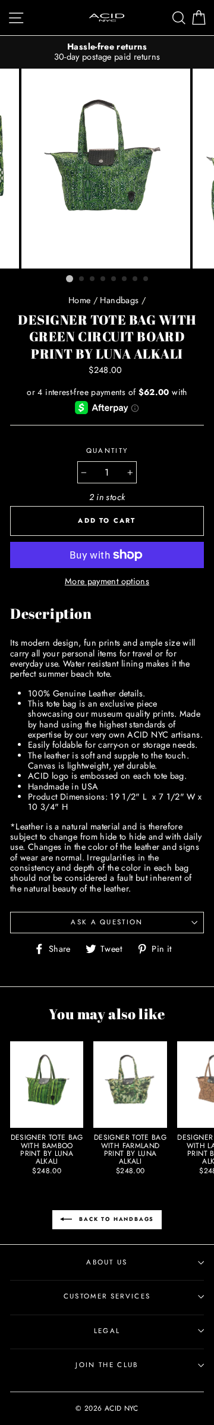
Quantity (107, 451)
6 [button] (125, 279)
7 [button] (136, 279)
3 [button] (93, 279)
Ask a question (107, 922)
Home (79, 300)
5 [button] (114, 279)
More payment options (107, 581)
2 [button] (82, 279)
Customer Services (107, 1296)
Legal (107, 1330)
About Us (107, 1262)
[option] (107, 52)
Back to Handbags (116, 1219)
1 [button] (69, 278)
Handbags (119, 300)
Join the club (106, 1365)
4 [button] (103, 279)
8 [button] (146, 279)
